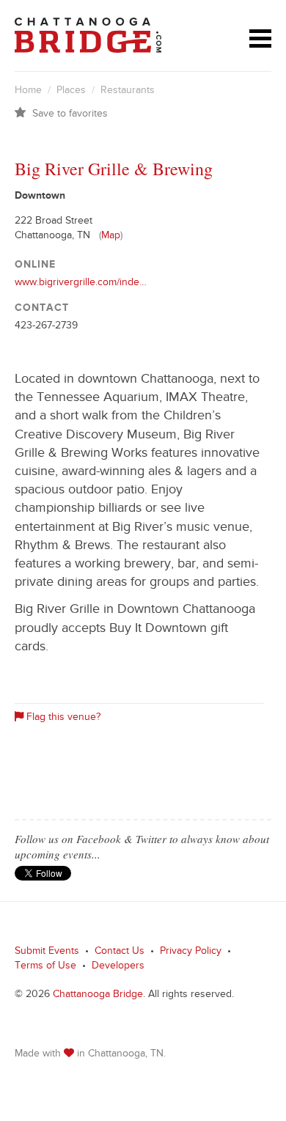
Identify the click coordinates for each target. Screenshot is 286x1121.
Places (71, 91)
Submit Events (47, 952)
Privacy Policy (190, 952)
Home (28, 91)
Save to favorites (70, 115)
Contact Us (119, 952)
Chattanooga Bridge (98, 995)
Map (110, 236)
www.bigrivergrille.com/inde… (81, 283)
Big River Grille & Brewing (114, 168)
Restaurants (127, 91)
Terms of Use (45, 967)
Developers (118, 967)
